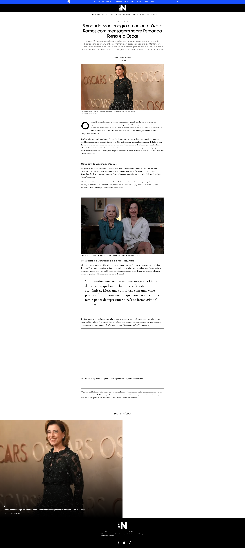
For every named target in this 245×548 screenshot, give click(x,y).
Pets (152, 2)
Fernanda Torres (130, 145)
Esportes (119, 2)
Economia (109, 2)
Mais (155, 14)
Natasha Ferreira (124, 57)
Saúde (149, 14)
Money (143, 14)
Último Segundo (98, 2)
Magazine (126, 14)
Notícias (105, 14)
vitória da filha (140, 168)
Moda (112, 14)
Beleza (118, 14)
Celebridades (95, 14)
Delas (132, 2)
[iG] (68, 3)
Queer (139, 2)
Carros (146, 2)
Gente (126, 2)
